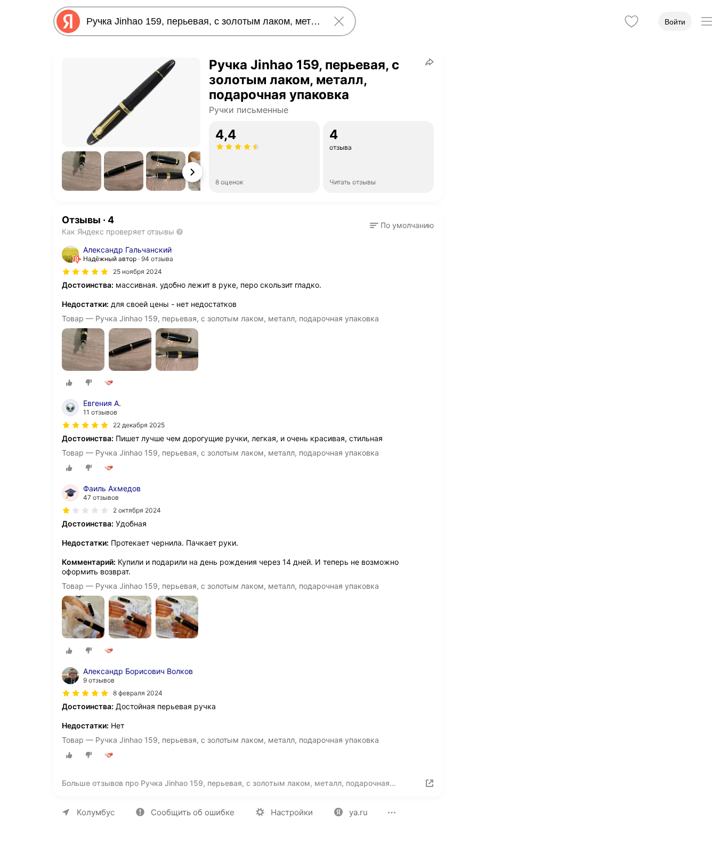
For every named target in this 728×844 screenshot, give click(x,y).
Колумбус (96, 812)
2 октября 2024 (137, 510)
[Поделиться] (429, 62)
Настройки (292, 812)
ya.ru (358, 812)
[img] (85, 271)
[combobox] (202, 21)
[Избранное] (631, 21)
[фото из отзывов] (83, 350)
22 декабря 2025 (139, 425)
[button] (81, 171)
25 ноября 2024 (137, 271)
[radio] (69, 382)
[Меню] (706, 21)
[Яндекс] (68, 21)
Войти (675, 22)
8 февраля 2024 (138, 693)
